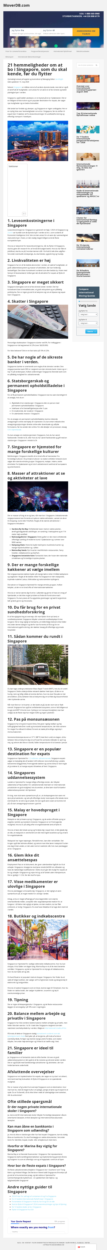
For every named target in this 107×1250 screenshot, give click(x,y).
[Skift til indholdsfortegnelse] (23, 213)
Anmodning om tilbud (86, 32)
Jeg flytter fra (83, 311)
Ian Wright (59, 79)
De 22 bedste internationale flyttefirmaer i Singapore (32, 1199)
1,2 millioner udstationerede (40, 758)
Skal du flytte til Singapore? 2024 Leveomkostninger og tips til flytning (39, 1204)
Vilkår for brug (71, 1243)
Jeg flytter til (83, 320)
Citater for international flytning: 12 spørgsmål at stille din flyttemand (86, 221)
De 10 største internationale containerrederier (84, 247)
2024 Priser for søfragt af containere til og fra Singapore (34, 1196)
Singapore (18, 87)
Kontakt (28, 1243)
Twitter (87, 1243)
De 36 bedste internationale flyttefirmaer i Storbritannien (83, 273)
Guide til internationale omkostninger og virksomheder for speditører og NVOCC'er (87, 193)
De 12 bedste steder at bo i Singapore (26, 1207)
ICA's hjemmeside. (15, 430)
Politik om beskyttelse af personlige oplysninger (48, 1243)
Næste (90, 331)
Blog (19, 1243)
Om (23, 1243)
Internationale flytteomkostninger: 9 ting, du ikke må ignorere (86, 167)
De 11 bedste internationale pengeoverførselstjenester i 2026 (87, 140)
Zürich (10, 232)
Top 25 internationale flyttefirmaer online (86, 114)
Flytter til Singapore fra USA (23, 1209)
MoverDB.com (16, 5)
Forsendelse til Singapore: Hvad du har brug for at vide (33, 1201)
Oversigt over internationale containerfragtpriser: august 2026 (86, 89)
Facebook (80, 1243)
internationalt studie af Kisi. (55, 1028)
